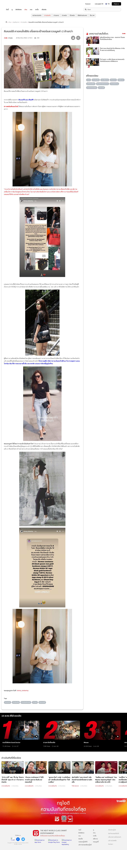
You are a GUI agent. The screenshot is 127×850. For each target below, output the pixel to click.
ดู (12, 9)
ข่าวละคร (56, 15)
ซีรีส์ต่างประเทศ (82, 15)
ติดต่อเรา (110, 844)
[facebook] (18, 839)
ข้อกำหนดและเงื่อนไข (113, 834)
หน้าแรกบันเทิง (37, 15)
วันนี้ (7, 9)
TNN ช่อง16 (75, 786)
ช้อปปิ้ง (80, 839)
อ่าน (26, 9)
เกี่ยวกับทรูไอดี (112, 830)
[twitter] (23, 839)
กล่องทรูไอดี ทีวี (99, 4)
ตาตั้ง (37, 9)
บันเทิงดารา (16, 22)
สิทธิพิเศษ (19, 9)
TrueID (11, 3)
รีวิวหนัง (72, 15)
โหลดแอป (87, 4)
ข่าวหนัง (64, 15)
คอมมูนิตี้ (96, 842)
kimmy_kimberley (22, 690)
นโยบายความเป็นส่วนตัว (114, 837)
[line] (13, 839)
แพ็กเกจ (95, 839)
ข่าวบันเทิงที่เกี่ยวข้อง (11, 758)
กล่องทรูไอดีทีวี (82, 842)
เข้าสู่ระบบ (116, 4)
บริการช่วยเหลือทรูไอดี (85, 845)
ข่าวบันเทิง (47, 15)
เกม (31, 9)
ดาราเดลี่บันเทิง (5, 786)
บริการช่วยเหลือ (112, 841)
